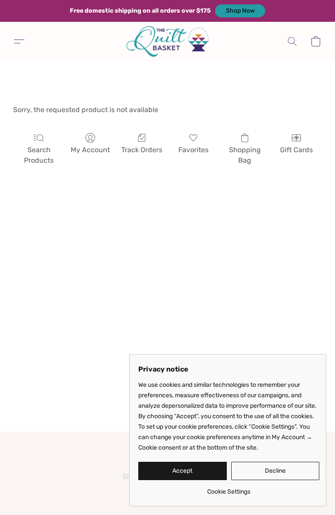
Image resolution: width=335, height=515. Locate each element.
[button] (240, 10)
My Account (90, 150)
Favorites (193, 150)
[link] (228, 488)
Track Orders (141, 150)
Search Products (39, 155)
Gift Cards (296, 150)
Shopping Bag (245, 155)
